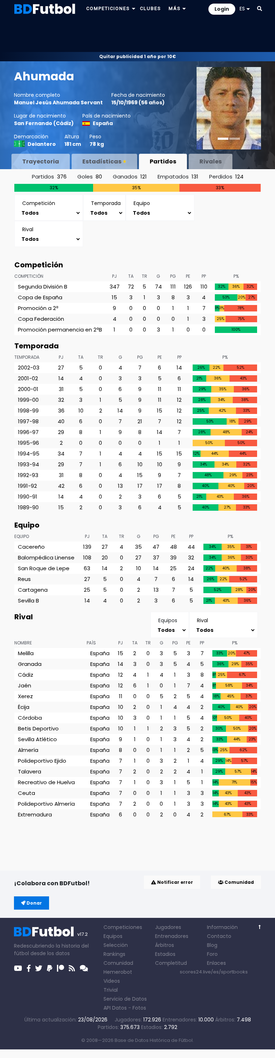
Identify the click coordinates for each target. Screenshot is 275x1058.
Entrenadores (171, 936)
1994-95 (28, 453)
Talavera (29, 771)
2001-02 (28, 378)
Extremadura (35, 814)
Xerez (25, 696)
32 (61, 400)
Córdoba (30, 717)
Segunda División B (42, 286)
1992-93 (28, 475)
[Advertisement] (137, 34)
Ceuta (26, 793)
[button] (259, 8)
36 (61, 410)
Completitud (171, 963)
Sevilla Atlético (37, 739)
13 (120, 486)
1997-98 (28, 421)
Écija (23, 707)
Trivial (110, 989)
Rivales (210, 161)
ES (242, 8)
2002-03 (28, 367)
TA (131, 276)
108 (87, 557)
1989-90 (28, 507)
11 (159, 389)
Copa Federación (41, 319)
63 (87, 568)
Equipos (112, 936)
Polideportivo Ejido (42, 760)
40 (61, 421)
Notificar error (174, 882)
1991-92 (27, 486)
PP (204, 276)
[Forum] (84, 968)
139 (87, 547)
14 (179, 367)
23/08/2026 (92, 1019)
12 (179, 400)
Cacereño (31, 547)
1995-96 (28, 443)
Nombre (23, 643)
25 (173, 568)
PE (188, 276)
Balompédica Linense (46, 557)
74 (158, 286)
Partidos (163, 161)
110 (204, 286)
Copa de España (40, 297)
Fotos (139, 1007)
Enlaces (216, 963)
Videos (111, 981)
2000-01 (28, 389)
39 (173, 557)
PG (173, 276)
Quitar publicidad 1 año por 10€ (137, 56)
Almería (28, 750)
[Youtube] (18, 968)
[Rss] (72, 968)
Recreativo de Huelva (46, 782)
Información (222, 927)
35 (138, 547)
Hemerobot (117, 972)
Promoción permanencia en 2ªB (60, 329)
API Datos (115, 1007)
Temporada (26, 357)
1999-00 (28, 400)
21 (140, 421)
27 (61, 367)
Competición (28, 276)
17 (140, 486)
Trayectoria (40, 161)
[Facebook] (28, 968)
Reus (24, 579)
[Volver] (260, 927)
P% (236, 276)
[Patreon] (60, 968)
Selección (115, 945)
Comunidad (238, 882)
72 (131, 286)
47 (156, 547)
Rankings (114, 954)
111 (173, 286)
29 (61, 432)
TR (144, 276)
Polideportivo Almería (46, 803)
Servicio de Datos (125, 998)
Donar (33, 903)
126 (188, 286)
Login (221, 9)
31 (61, 389)
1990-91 (27, 496)
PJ (114, 276)
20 (105, 557)
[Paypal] (49, 968)
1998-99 (28, 410)
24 (191, 568)
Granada (30, 664)
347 (115, 286)
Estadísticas (101, 161)
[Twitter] (38, 968)
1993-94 (28, 464)
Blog (212, 945)
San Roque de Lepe (43, 568)
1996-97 (28, 432)
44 (191, 547)
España (103, 123)
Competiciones (122, 927)
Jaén (24, 685)
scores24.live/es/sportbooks (214, 971)
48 (173, 547)
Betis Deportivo (38, 728)
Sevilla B (28, 600)
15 (114, 297)
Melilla (26, 653)
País (91, 643)
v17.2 (82, 934)
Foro (212, 954)
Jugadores (168, 927)
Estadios (165, 954)
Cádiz (63, 123)
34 (61, 453)
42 (61, 486)
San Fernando (33, 123)
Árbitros (164, 945)
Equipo (21, 536)
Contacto (219, 936)
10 (80, 410)
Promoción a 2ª (38, 308)
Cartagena (33, 590)
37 (156, 557)
